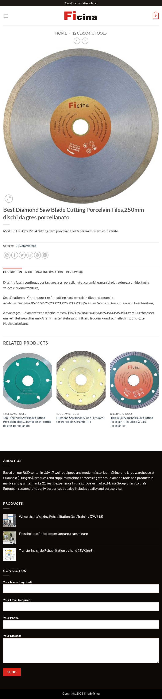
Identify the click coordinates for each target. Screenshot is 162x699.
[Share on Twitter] (22, 255)
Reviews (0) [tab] (74, 272)
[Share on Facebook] (14, 255)
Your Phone (11, 618)
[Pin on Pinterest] (37, 255)
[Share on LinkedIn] (45, 255)
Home (61, 33)
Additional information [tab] (44, 272)
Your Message (12, 635)
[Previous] (3, 393)
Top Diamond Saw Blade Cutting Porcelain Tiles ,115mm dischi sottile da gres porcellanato (27, 421)
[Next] (158, 393)
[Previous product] (85, 41)
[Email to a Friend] (29, 255)
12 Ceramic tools (89, 33)
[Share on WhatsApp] (7, 255)
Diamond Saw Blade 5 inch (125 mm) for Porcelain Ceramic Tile (80, 420)
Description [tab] (12, 272)
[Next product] (77, 41)
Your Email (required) (17, 600)
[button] (5, 16)
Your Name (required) (17, 582)
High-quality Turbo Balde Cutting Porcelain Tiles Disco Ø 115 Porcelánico (131, 421)
